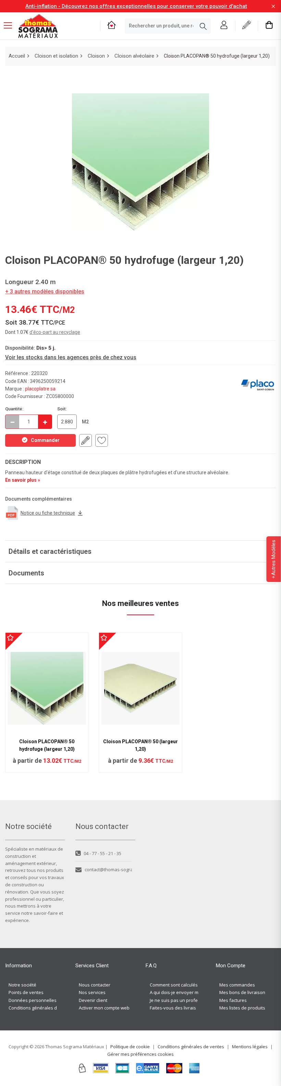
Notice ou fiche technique (48, 513)
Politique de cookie (130, 1046)
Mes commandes (237, 985)
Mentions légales (250, 1046)
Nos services (92, 992)
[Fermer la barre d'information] (273, 6)
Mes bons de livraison (242, 992)
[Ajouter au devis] (85, 440)
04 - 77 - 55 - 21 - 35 (102, 853)
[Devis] (246, 26)
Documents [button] (26, 573)
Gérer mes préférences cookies (140, 1054)
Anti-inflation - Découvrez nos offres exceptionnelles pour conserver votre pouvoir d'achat (136, 6)
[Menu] (10, 26)
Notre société (22, 985)
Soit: (62, 408)
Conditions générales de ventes (42, 1008)
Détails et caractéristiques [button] (50, 551)
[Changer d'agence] (111, 26)
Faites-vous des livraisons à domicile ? (189, 1008)
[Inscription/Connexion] (224, 26)
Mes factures (233, 1000)
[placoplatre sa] (257, 385)
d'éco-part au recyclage (54, 332)
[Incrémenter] (45, 422)
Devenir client (93, 1000)
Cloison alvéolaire (134, 56)
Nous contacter (94, 985)
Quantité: (14, 408)
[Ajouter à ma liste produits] (101, 440)
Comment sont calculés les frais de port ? (192, 985)
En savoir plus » (22, 480)
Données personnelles (33, 1000)
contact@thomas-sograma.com (108, 869)
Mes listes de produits (242, 1008)
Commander (45, 440)
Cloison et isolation (56, 56)
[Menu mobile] (10, 25)
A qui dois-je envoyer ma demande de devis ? (197, 992)
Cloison (96, 56)
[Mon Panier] (269, 26)
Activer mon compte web (104, 1008)
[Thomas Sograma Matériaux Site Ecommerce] (38, 26)
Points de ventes (26, 992)
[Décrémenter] (12, 422)
